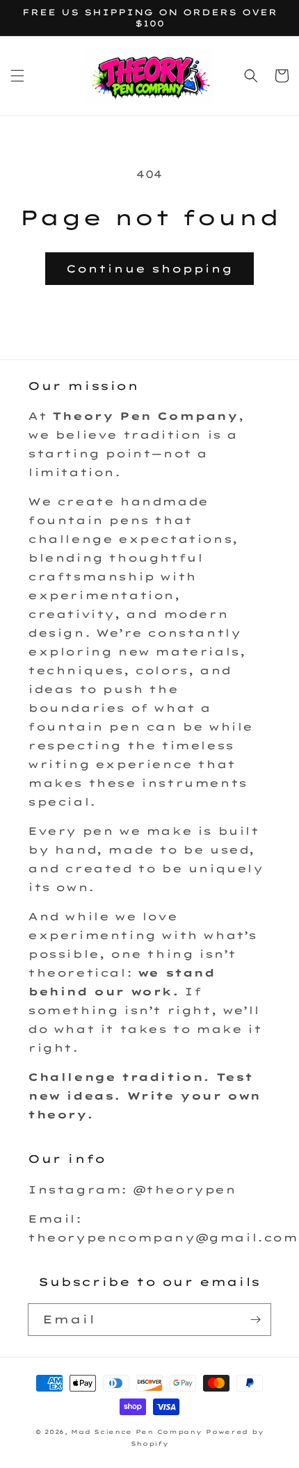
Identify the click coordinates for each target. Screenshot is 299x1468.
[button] (17, 75)
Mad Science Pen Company (136, 1431)
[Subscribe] (255, 1319)
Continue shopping (149, 268)
